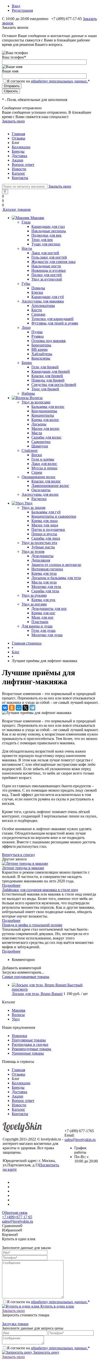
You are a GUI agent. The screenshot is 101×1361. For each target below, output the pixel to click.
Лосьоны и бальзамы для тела (56, 578)
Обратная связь (14, 1212)
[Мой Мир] (19, 708)
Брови (27, 363)
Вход (16, 6)
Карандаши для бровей (50, 371)
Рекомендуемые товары (31, 1049)
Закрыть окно (13, 121)
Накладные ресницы (48, 231)
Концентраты (42, 415)
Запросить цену (45, 1352)
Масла (36, 433)
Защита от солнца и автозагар (56, 565)
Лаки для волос (44, 464)
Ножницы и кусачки (48, 270)
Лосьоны (38, 424)
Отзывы (18, 138)
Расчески (39, 499)
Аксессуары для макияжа (43, 301)
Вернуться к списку (18, 855)
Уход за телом (33, 551)
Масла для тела (44, 582)
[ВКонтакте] (5, 708)
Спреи (36, 472)
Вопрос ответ (23, 164)
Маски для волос (45, 428)
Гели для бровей (45, 367)
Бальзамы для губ (46, 512)
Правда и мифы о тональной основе (32, 925)
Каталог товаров (16, 209)
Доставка (19, 156)
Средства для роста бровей (53, 385)
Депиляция (40, 560)
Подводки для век (46, 235)
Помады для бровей (47, 380)
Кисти (36, 310)
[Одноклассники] (12, 708)
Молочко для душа (47, 635)
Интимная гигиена (47, 569)
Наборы (28, 393)
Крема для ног (43, 613)
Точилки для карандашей (52, 319)
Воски (36, 455)
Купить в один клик (56, 1306)
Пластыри (39, 622)
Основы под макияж (48, 341)
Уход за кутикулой (46, 279)
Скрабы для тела (45, 591)
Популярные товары (29, 1040)
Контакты (20, 178)
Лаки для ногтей (45, 253)
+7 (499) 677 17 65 (17, 1217)
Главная (18, 134)
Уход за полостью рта (39, 543)
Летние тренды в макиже (23, 868)
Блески (37, 292)
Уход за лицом (33, 507)
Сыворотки (40, 442)
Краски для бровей (47, 376)
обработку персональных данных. (59, 81)
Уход (16, 1019)
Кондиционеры (44, 411)
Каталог (18, 173)
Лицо (26, 327)
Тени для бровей (45, 389)
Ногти (27, 248)
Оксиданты (40, 490)
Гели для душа (43, 630)
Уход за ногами (34, 604)
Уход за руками (34, 595)
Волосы (18, 1015)
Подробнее (11, 885)
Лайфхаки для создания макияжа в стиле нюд (40, 890)
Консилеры (40, 358)
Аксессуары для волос (40, 494)
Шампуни (39, 446)
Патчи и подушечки (48, 529)
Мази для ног (42, 617)
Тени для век (42, 240)
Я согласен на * (48, 1302)
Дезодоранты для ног (49, 608)
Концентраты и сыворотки (53, 516)
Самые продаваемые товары (25, 977)
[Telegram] (32, 708)
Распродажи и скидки (30, 1044)
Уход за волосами (36, 402)
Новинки (19, 1036)
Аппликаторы (43, 305)
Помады (38, 288)
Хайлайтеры (41, 354)
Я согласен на (48, 81)
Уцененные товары (28, 1053)
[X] (25, 708)
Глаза (26, 222)
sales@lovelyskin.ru (80, 1140)
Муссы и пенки (44, 468)
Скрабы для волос (46, 437)
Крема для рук (43, 600)
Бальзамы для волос (47, 406)
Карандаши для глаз (48, 226)
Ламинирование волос (50, 486)
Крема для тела (44, 573)
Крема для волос (45, 420)
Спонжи (38, 314)
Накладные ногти (46, 266)
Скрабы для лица (45, 538)
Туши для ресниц (45, 244)
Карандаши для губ (47, 297)
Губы (26, 284)
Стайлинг (30, 450)
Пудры (37, 332)
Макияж (18, 1010)
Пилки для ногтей (46, 275)
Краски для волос (46, 481)
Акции (17, 160)
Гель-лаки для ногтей (49, 257)
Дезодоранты (42, 556)
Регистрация (22, 10)
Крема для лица (44, 521)
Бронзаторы (41, 345)
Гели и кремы (42, 459)
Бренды (18, 151)
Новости (19, 169)
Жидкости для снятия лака (53, 262)
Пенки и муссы (44, 534)
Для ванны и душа (37, 626)
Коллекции (21, 147)
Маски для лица (44, 525)
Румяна (37, 336)
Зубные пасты (43, 547)
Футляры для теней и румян (54, 323)
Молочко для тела (46, 587)
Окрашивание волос (39, 477)
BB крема (39, 349)
